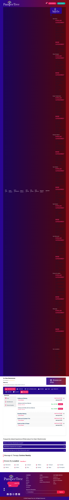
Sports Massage (59, 314)
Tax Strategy (28, 485)
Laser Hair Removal (60, 270)
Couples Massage (59, 319)
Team (47, 389)
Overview (20, 389)
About (27, 478)
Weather (8, 392)
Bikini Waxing (58, 242)
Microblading (58, 305)
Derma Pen (58, 162)
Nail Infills (57, 225)
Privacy (41, 478)
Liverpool (57, 358)
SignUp (61, 492)
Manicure (57, 217)
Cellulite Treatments (60, 130)
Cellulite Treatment (59, 159)
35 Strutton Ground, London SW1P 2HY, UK (14, 384)
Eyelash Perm (58, 304)
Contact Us (55, 477)
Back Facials (58, 121)
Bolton (57, 352)
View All (57, 52)
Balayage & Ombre (59, 182)
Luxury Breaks (58, 68)
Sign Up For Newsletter (57, 480)
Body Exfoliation (59, 101)
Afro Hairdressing (59, 197)
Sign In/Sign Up (56, 371)
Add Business (56, 373)
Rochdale (57, 363)
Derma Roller (58, 163)
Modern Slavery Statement (45, 482)
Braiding (57, 199)
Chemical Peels (59, 160)
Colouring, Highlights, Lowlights (57, 177)
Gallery (16, 392)
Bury (56, 354)
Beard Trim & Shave (60, 196)
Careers (54, 483)
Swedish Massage (59, 337)
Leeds (56, 357)
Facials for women (59, 150)
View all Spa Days (59, 51)
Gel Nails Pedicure (59, 228)
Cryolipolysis (58, 131)
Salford (57, 365)
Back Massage (59, 339)
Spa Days (6, 191)
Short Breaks (10, 191)
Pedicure (57, 226)
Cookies (41, 480)
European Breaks (59, 80)
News (27, 483)
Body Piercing (58, 108)
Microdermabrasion (60, 146)
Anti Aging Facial (59, 140)
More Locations (59, 370)
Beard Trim (58, 194)
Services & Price (10, 389)
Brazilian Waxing (59, 243)
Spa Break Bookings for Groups (58, 88)
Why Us (27, 480)
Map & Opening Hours (30, 389)
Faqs (54, 482)
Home (54, 17)
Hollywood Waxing (59, 245)
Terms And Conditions (44, 477)
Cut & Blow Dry (58, 172)
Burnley (57, 355)
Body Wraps (58, 103)
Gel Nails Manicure (59, 209)
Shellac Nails (58, 214)
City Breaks (58, 59)
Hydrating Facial (59, 145)
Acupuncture (58, 120)
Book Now (24, 392)
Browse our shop (56, 381)
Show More (23, 461)
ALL (8, 398)
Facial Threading (59, 263)
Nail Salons (31, 191)
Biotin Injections (59, 157)
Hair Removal (37, 191)
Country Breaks (59, 61)
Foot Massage (58, 333)
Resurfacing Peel (59, 148)
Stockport (57, 366)
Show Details (21, 400)
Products (54, 389)
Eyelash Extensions (59, 288)
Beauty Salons (22, 191)
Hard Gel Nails (58, 216)
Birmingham (58, 350)
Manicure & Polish (59, 223)
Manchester (58, 360)
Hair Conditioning (59, 180)
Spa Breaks (58, 81)
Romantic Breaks (59, 66)
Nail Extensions (59, 233)
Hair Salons (27, 191)
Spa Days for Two (59, 27)
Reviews (41, 389)
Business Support (56, 478)
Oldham (57, 362)
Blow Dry (57, 200)
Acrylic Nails (58, 211)
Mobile (57, 213)
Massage (48, 190)
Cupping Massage (59, 327)
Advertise (28, 487)
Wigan (56, 368)
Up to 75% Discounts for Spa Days (59, 47)
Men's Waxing (58, 265)
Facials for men (59, 155)
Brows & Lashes (42, 191)
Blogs (27, 477)
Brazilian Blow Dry (59, 174)
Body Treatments (16, 191)
